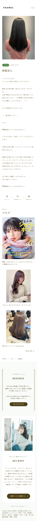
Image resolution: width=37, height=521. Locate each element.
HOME (4, 359)
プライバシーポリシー (18, 506)
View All (29, 351)
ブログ (12, 359)
